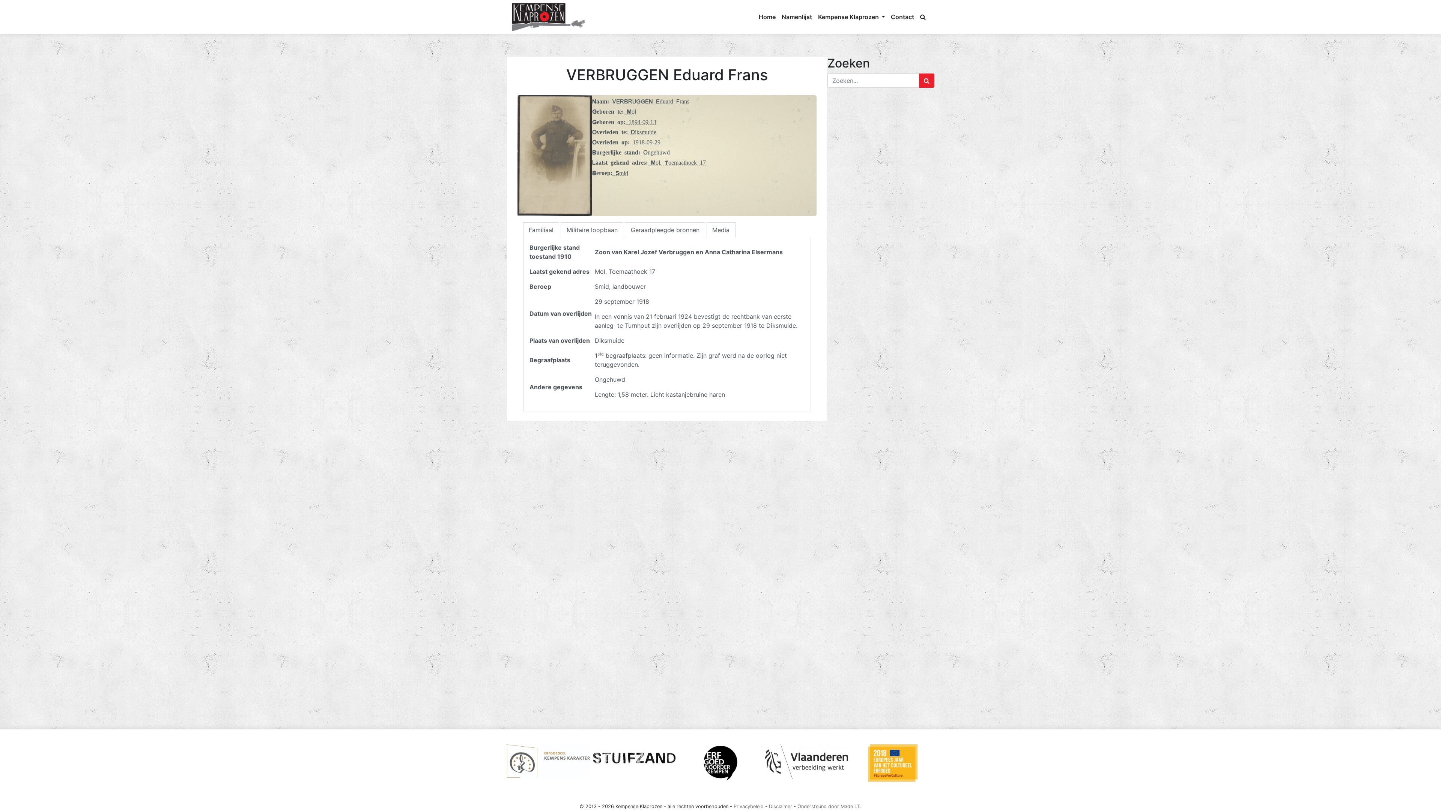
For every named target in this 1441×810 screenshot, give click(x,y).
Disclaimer (780, 806)
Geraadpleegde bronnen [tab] (665, 230)
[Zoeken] (923, 16)
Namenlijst (797, 17)
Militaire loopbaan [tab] (592, 230)
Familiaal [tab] (541, 230)
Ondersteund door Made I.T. (829, 806)
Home (767, 17)
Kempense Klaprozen (849, 17)
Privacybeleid (749, 806)
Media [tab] (721, 230)
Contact (902, 17)
